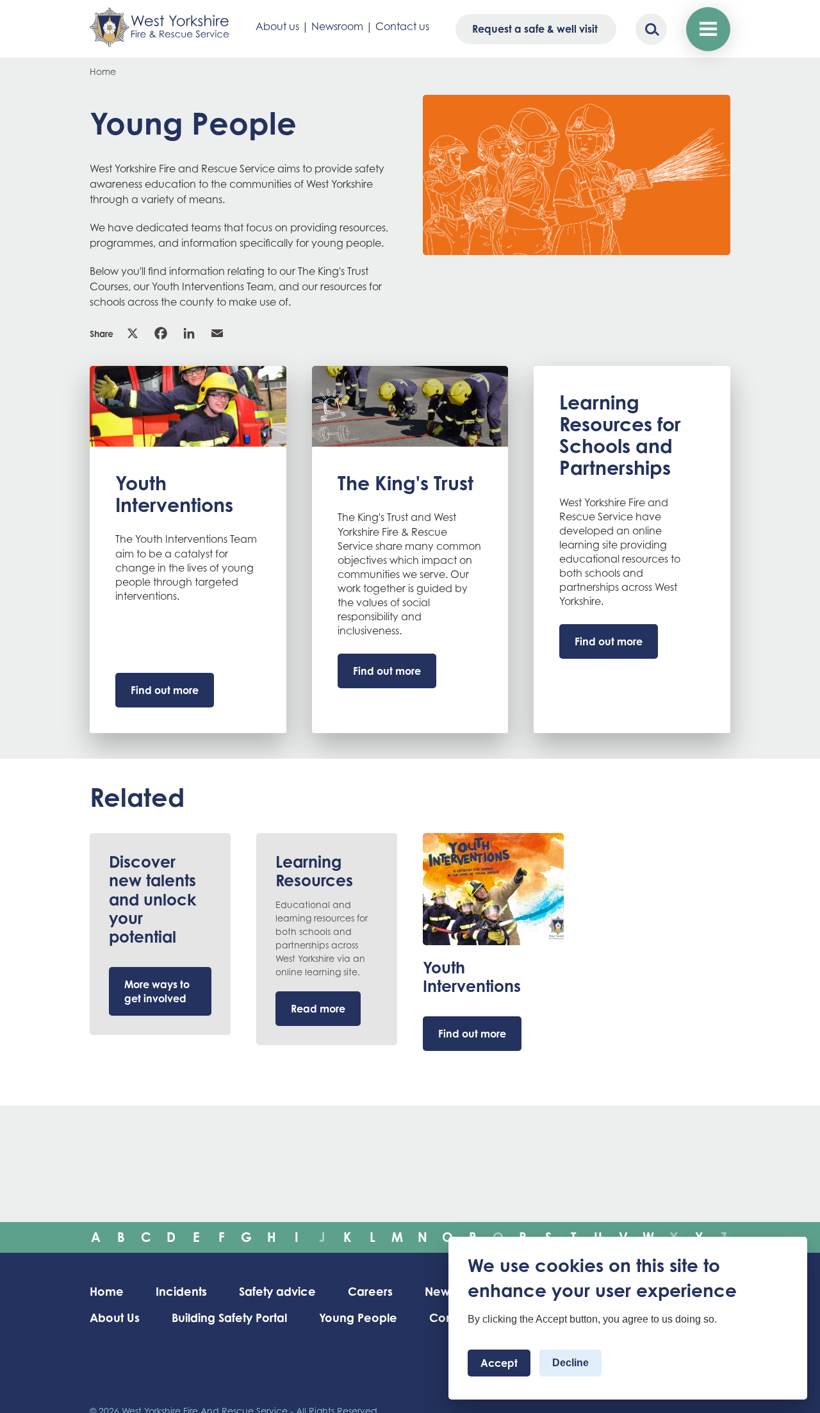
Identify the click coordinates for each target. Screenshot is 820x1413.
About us (277, 26)
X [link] (134, 333)
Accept (499, 1363)
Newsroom (337, 26)
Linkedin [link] (190, 333)
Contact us (402, 26)
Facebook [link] (162, 333)
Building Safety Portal (229, 1317)
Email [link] (218, 333)
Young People (358, 1317)
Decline (570, 1363)
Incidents (181, 1291)
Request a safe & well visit (535, 28)
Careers (370, 1291)
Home (103, 71)
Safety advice (277, 1291)
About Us (115, 1317)
